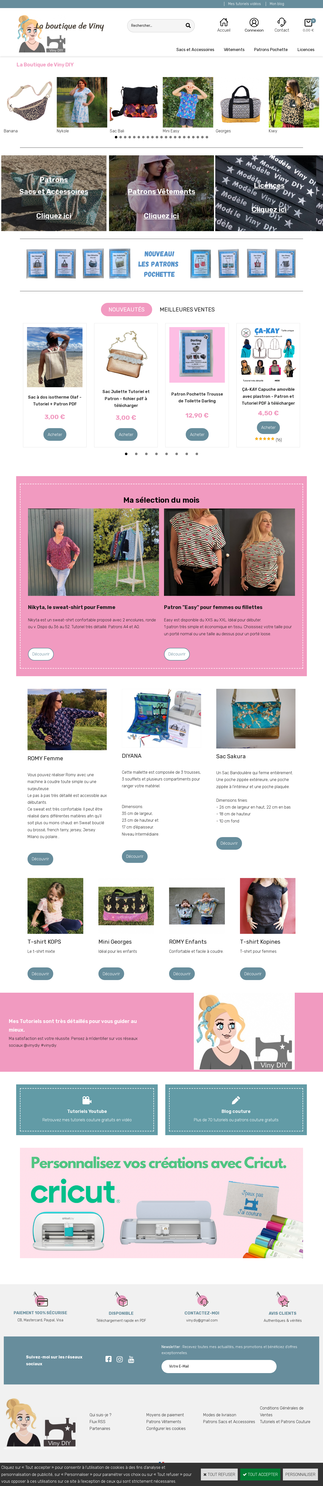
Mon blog (277, 4)
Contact (282, 30)
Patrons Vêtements (163, 1421)
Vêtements (234, 49)
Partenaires (100, 1428)
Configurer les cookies (166, 1428)
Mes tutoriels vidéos (244, 4)
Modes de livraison (219, 1414)
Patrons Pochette (271, 49)
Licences (306, 49)
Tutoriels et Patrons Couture (285, 1421)
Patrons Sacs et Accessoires (229, 1421)
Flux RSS (97, 1421)
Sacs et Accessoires (195, 49)
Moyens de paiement (165, 1414)
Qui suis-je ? (100, 1414)
